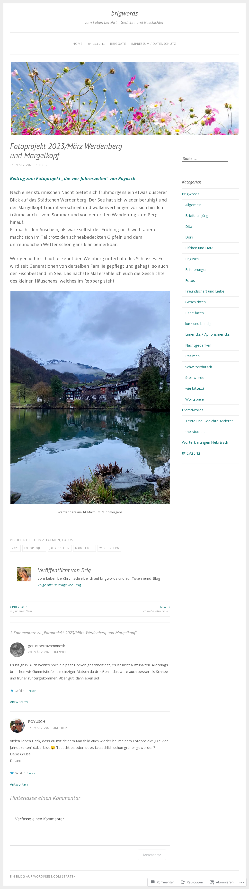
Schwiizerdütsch (198, 366)
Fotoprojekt (34, 548)
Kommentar (152, 855)
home (77, 44)
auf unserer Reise (21, 609)
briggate (118, 44)
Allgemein (51, 540)
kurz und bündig (198, 323)
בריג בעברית (96, 44)
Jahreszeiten (60, 548)
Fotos (67, 540)
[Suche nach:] (205, 158)
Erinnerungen (196, 269)
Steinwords (194, 377)
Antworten (19, 701)
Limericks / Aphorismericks (207, 334)
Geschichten (195, 301)
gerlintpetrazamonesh (46, 645)
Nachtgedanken (198, 345)
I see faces (194, 312)
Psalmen (192, 355)
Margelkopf (84, 548)
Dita (188, 226)
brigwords (124, 13)
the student (195, 431)
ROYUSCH (36, 721)
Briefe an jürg (196, 215)
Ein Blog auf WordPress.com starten (43, 876)
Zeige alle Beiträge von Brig (59, 584)
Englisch (192, 258)
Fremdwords (193, 409)
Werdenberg (109, 548)
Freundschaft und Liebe (204, 291)
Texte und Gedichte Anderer (209, 420)
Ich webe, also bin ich (156, 609)
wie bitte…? (195, 388)
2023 (15, 548)
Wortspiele (194, 399)
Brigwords (190, 193)
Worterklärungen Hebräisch (205, 442)
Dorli (189, 237)
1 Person (30, 691)
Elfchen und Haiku (199, 247)
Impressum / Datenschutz (153, 44)
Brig (43, 165)
